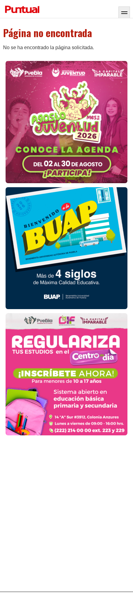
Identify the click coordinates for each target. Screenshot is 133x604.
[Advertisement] (66, 513)
